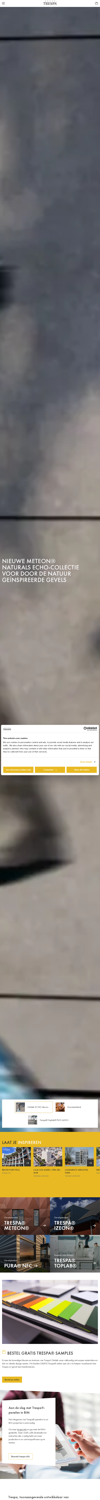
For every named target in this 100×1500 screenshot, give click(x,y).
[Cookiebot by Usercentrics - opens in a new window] (85, 729)
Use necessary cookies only (18, 770)
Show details (86, 762)
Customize (48, 770)
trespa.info (22, 1429)
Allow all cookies (81, 770)
